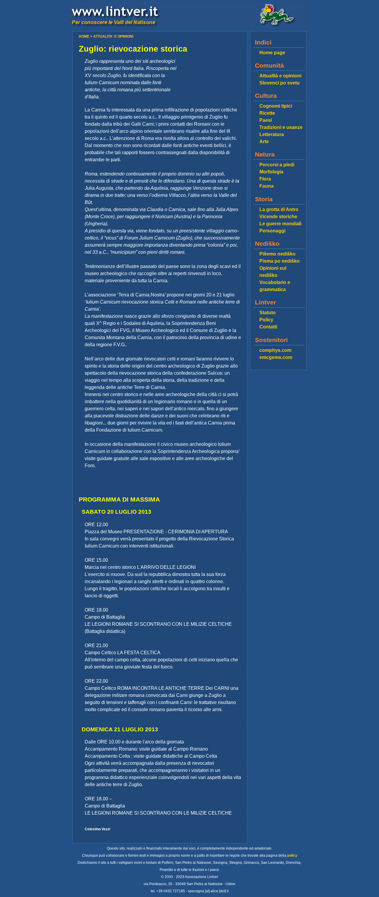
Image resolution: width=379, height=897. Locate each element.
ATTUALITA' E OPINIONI (113, 36)
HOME (84, 36)
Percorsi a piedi (276, 164)
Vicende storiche (278, 216)
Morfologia (271, 171)
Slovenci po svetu (279, 82)
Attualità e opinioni (280, 75)
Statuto (267, 312)
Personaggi (272, 230)
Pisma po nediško (279, 261)
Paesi (265, 120)
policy (292, 855)
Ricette (267, 113)
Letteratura (271, 134)
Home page (272, 52)
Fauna (266, 186)
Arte (264, 141)
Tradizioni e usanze (281, 127)
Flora (265, 178)
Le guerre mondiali (280, 223)
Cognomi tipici (275, 105)
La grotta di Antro (278, 209)
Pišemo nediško (277, 253)
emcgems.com (275, 357)
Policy (266, 319)
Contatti (268, 326)
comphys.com (275, 350)
